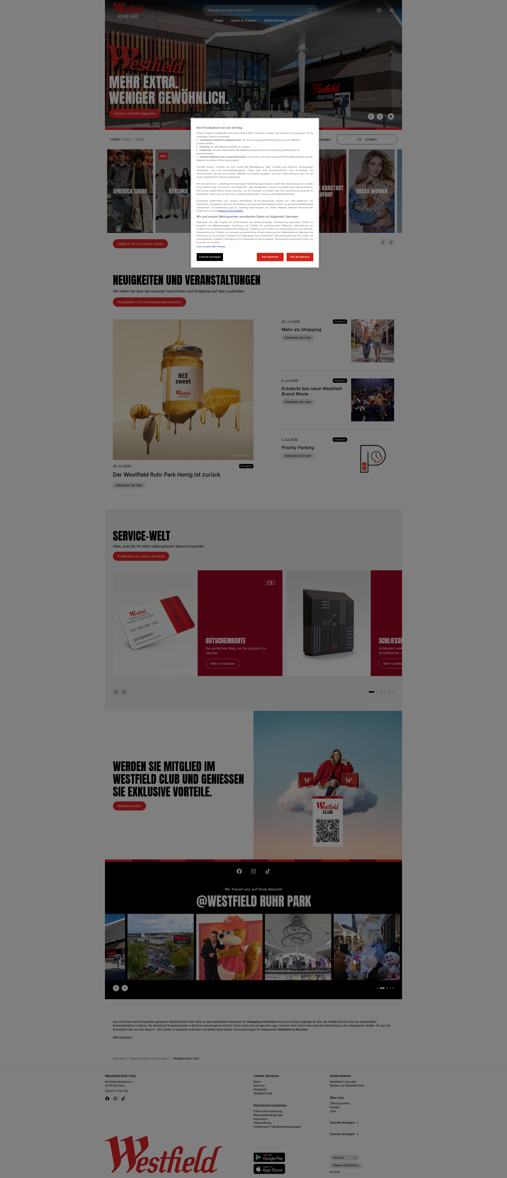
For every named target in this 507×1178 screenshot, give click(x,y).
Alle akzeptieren (300, 256)
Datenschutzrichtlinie (231, 211)
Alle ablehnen (270, 256)
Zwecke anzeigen (210, 256)
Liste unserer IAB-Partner (210, 246)
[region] (255, 193)
